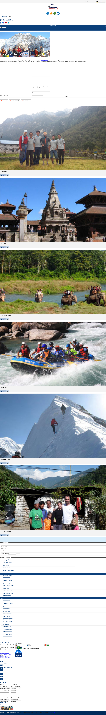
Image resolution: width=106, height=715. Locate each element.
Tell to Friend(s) (15, 100)
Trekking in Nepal (4, 171)
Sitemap (14, 712)
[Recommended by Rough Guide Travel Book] (51, 13)
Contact (46, 29)
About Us (36, 29)
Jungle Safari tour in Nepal (6, 315)
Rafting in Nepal (4, 387)
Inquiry (40, 29)
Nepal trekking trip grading (7, 562)
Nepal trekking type (6, 559)
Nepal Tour (30, 29)
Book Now (5, 100)
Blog (1, 712)
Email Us (3, 175)
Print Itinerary (26, 100)
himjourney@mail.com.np (6, 19)
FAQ (94, 1)
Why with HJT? (53, 25)
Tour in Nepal (3, 243)
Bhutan (13, 29)
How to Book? (90, 1)
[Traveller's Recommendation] (58, 13)
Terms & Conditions (9, 712)
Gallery (18, 712)
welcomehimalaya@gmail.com (7, 20)
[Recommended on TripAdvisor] (54, 13)
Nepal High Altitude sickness (8, 568)
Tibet (9, 29)
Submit (66, 96)
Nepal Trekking (23, 29)
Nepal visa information (6, 567)
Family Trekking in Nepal (6, 531)
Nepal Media (52, 712)
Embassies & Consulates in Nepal (8, 570)
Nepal (5, 29)
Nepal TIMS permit (6, 565)
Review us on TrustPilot (83, 1)
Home (2, 29)
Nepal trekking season (7, 560)
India (18, 29)
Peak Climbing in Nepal (5, 459)
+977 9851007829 (4, 16)
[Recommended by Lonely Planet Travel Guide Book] (47, 13)
